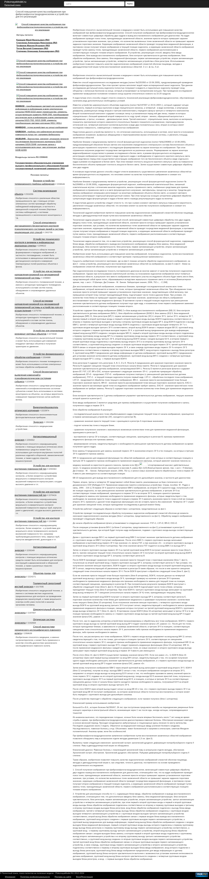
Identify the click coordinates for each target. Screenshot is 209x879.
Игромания (10, 877)
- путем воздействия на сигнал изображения (41, 127)
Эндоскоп (38, 422)
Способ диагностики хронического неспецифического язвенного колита (38, 630)
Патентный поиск (12, 5)
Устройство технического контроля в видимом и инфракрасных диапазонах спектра (37, 242)
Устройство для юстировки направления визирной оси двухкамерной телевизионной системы (38, 274)
